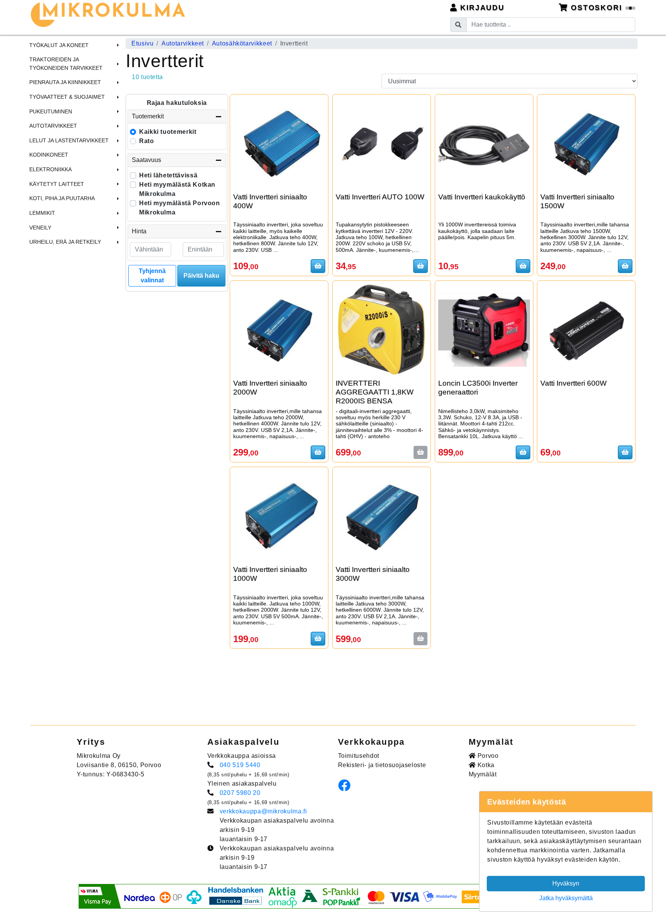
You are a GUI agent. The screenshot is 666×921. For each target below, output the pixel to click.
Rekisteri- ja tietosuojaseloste (382, 765)
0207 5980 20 (240, 792)
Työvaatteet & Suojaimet (67, 97)
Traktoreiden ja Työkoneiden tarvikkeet (66, 63)
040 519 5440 (240, 765)
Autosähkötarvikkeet (242, 43)
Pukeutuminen (50, 111)
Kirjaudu (481, 7)
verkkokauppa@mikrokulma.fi (263, 811)
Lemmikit (42, 213)
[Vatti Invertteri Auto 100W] (381, 143)
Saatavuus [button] (146, 160)
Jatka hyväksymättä (566, 898)
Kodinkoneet (48, 155)
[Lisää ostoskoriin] (318, 266)
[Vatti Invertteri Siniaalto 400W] (279, 143)
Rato (146, 141)
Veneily (40, 227)
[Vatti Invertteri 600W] (586, 330)
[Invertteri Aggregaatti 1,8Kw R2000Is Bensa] (381, 330)
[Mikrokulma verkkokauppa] (108, 14)
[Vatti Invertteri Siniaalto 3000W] (381, 516)
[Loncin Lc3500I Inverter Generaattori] (484, 330)
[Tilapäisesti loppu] (420, 452)
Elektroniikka (50, 169)
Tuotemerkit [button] (148, 116)
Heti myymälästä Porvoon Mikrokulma (179, 208)
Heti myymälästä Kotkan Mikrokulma (177, 189)
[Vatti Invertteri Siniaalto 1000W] (279, 516)
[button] (117, 45)
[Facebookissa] (346, 787)
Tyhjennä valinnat (152, 275)
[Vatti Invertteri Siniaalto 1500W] (586, 143)
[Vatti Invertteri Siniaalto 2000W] (279, 330)
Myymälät (483, 774)
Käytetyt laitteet (56, 184)
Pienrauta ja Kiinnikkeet (65, 82)
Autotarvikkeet (53, 126)
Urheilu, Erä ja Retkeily (65, 242)
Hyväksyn (565, 883)
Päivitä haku (201, 275)
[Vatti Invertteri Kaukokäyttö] (484, 143)
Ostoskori (596, 7)
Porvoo (487, 755)
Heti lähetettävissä (168, 175)
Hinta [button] (139, 231)
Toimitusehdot (358, 755)
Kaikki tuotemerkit (168, 131)
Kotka (485, 765)
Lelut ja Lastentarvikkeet (69, 140)
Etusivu (142, 43)
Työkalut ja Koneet (59, 45)
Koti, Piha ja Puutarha (62, 198)
